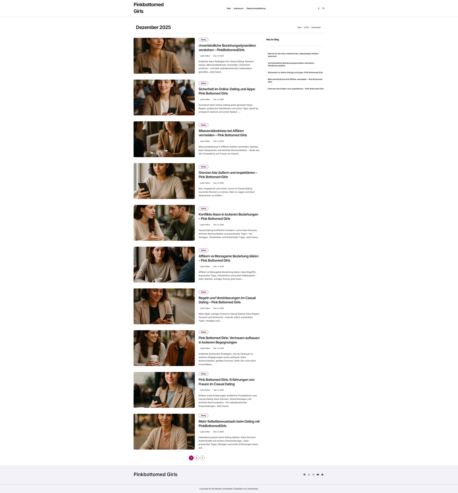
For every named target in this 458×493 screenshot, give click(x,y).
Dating (203, 40)
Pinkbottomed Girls (155, 474)
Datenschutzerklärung (255, 8)
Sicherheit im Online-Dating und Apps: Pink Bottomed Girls (295, 72)
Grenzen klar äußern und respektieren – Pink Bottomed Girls (296, 88)
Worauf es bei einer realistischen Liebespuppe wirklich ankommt (293, 54)
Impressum (238, 8)
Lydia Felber (205, 56)
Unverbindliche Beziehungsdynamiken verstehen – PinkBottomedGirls (291, 64)
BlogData (238, 489)
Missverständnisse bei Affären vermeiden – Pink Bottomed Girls (295, 80)
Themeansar (252, 489)
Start (229, 8)
